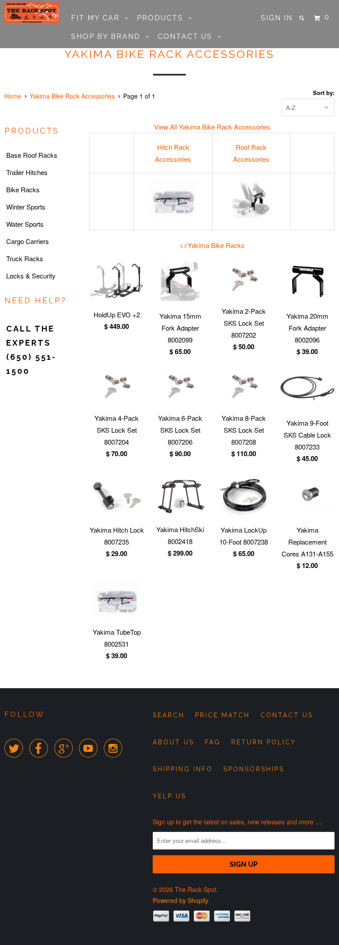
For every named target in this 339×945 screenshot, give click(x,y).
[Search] (303, 18)
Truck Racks (24, 258)
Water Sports (25, 224)
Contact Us (188, 36)
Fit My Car (98, 18)
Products (162, 18)
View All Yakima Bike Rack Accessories (212, 126)
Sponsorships (253, 769)
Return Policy (263, 742)
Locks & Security (31, 275)
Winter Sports (25, 206)
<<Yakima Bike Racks (212, 245)
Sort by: (324, 92)
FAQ (213, 742)
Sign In (277, 18)
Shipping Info (183, 769)
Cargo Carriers (27, 241)
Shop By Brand (108, 36)
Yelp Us (169, 796)
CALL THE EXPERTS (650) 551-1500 (31, 350)
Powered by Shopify (180, 900)
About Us (173, 742)
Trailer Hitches (27, 172)
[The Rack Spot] (31, 12)
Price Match (222, 715)
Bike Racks (23, 189)
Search (169, 715)
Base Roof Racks (31, 155)
